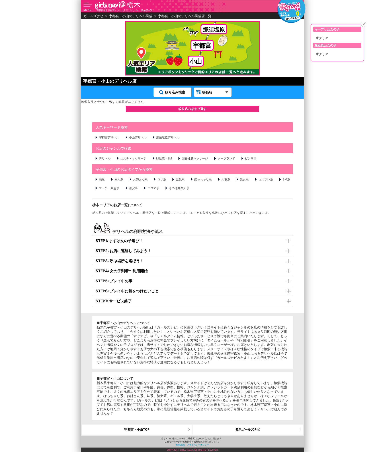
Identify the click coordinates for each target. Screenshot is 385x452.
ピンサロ (250, 158)
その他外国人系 (179, 188)
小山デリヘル (137, 137)
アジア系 (153, 188)
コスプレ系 (265, 179)
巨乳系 (180, 179)
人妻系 (225, 179)
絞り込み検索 (175, 92)
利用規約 (180, 444)
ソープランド (226, 158)
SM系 (286, 179)
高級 (102, 179)
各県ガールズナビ (247, 429)
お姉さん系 (140, 179)
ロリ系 (161, 179)
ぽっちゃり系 (203, 179)
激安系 (133, 188)
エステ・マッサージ (133, 158)
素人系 (119, 179)
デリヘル (105, 158)
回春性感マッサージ (195, 158)
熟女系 (244, 179)
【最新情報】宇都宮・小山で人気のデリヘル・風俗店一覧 (123, 10)
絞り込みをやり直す (192, 109)
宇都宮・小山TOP (136, 429)
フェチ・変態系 (109, 188)
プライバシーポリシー (198, 444)
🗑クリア (322, 38)
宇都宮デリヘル (109, 137)
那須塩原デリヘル (167, 137)
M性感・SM (164, 158)
